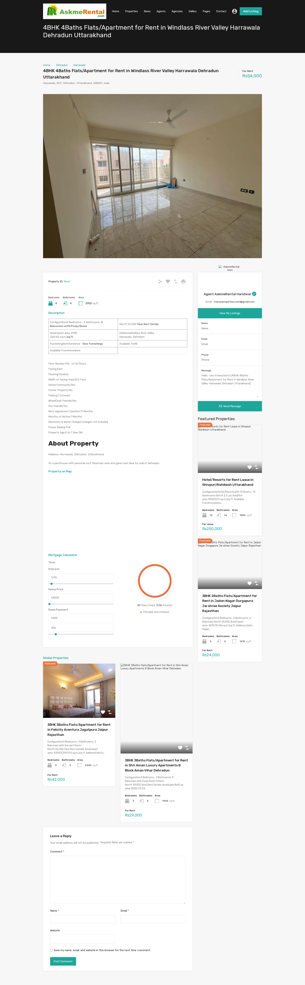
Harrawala (79, 65)
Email (125, 910)
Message (206, 370)
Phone (205, 354)
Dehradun (62, 65)
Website (55, 930)
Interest (53, 569)
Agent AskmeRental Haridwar (228, 294)
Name (54, 910)
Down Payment (58, 609)
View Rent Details (147, 324)
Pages (206, 11)
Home (115, 11)
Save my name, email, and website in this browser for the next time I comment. (102, 950)
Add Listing (250, 11)
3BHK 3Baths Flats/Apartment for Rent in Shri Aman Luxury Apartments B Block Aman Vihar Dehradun (156, 765)
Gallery (193, 11)
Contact (221, 11)
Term (51, 562)
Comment (57, 851)
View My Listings (230, 313)
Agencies (177, 11)
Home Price (55, 589)
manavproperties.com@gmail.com (234, 301)
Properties (131, 11)
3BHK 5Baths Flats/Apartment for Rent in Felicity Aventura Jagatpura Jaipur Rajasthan (78, 730)
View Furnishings (91, 343)
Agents (161, 11)
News (147, 11)
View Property (79, 706)
